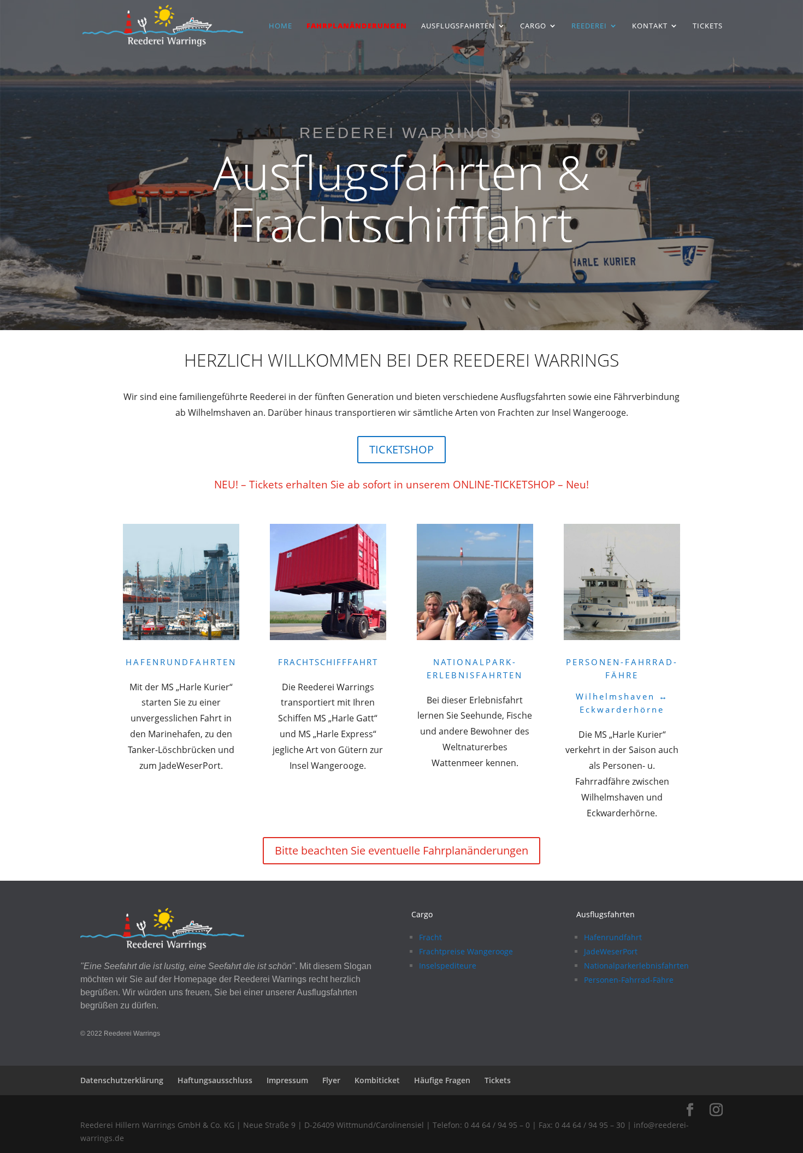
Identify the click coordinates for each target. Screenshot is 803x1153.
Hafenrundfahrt (613, 937)
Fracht (430, 937)
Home (280, 26)
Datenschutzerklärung (121, 1080)
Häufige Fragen (442, 1080)
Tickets (708, 26)
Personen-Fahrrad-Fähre (629, 980)
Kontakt (650, 26)
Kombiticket (377, 1080)
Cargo (533, 26)
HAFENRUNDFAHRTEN (181, 661)
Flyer (331, 1080)
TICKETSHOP (401, 449)
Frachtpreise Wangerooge (466, 951)
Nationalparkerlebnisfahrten (636, 965)
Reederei (589, 26)
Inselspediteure (447, 965)
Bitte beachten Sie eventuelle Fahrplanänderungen (401, 850)
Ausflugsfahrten (458, 26)
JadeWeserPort (610, 951)
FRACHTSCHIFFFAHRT (328, 661)
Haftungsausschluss (215, 1080)
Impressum (287, 1080)
